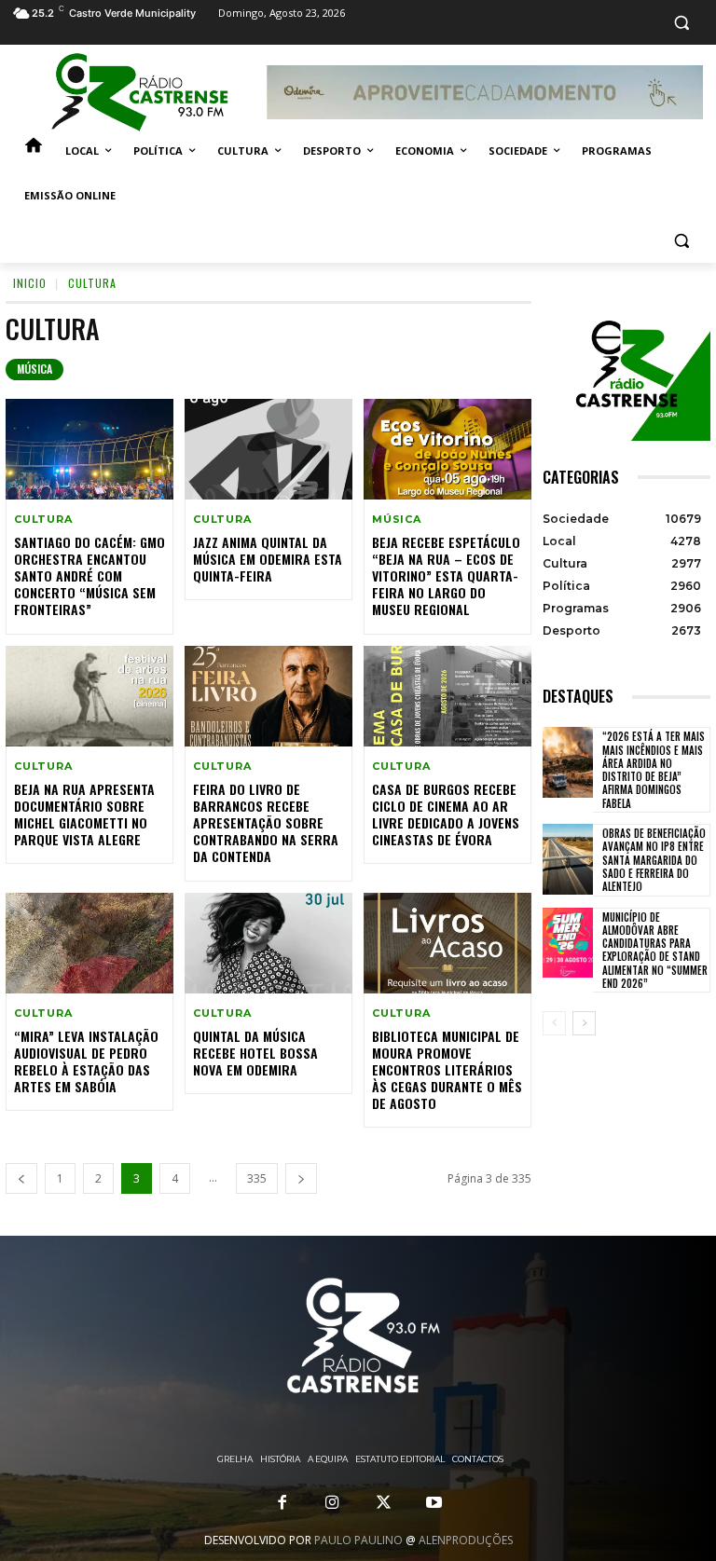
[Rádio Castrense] (140, 92)
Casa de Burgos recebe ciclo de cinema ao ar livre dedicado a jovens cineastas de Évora (445, 814)
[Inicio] (33, 151)
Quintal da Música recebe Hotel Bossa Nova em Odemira (255, 1052)
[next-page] (301, 1178)
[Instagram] (332, 1503)
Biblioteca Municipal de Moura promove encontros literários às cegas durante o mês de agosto (447, 1070)
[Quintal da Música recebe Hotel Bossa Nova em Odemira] (268, 943)
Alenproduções (466, 1540)
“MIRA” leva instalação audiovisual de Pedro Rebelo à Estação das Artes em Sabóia (86, 1061)
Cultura (43, 519)
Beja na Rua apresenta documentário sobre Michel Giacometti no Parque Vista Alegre (84, 814)
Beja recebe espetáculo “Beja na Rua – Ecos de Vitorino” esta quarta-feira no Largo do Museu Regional (446, 576)
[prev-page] (21, 1178)
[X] (383, 1503)
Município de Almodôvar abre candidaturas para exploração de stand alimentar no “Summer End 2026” (655, 950)
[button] (681, 23)
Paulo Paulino (358, 1540)
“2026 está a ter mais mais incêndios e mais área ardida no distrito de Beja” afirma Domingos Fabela (653, 769)
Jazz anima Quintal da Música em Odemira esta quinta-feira (267, 558)
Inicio (30, 283)
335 (257, 1178)
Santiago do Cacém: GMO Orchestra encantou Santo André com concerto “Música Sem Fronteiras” (89, 576)
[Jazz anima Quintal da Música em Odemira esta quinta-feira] (268, 449)
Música (34, 369)
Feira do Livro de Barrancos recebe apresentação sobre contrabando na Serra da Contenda (265, 823)
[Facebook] (282, 1503)
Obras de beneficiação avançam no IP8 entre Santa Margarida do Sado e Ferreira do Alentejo (654, 860)
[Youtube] (433, 1503)
